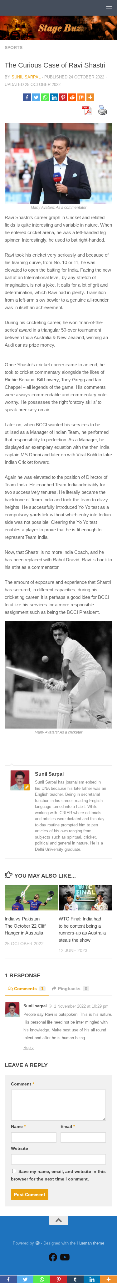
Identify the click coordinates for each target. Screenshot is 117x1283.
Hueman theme (90, 1243)
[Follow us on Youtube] (64, 1257)
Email (68, 1126)
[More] (90, 97)
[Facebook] (27, 97)
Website (19, 1148)
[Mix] (81, 97)
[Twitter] (36, 97)
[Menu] (109, 8)
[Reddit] (72, 97)
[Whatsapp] (45, 97)
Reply (28, 1047)
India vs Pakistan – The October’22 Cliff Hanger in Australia (25, 925)
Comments (29, 988)
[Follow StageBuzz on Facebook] (53, 1257)
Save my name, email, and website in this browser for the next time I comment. (58, 1175)
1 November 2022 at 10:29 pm (81, 1006)
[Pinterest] (63, 97)
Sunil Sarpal (26, 77)
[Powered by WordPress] (37, 1243)
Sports (13, 47)
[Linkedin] (54, 97)
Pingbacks (72, 988)
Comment (22, 1083)
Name (18, 1126)
